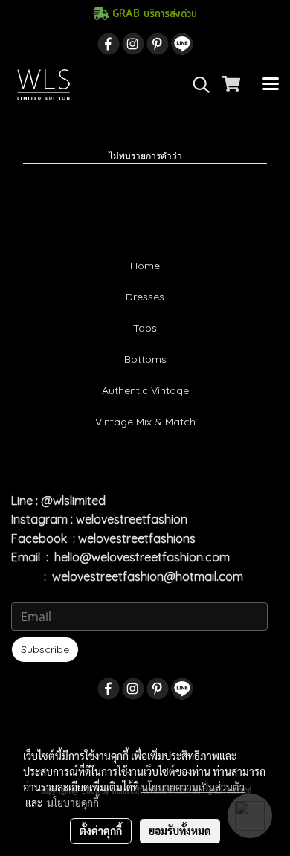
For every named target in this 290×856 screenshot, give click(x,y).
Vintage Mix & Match (145, 421)
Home (145, 265)
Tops (145, 328)
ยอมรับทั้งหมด (180, 830)
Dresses (145, 296)
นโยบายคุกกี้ (73, 802)
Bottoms (145, 359)
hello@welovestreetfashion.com (142, 557)
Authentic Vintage (145, 390)
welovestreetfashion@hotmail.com (147, 576)
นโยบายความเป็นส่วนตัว (193, 787)
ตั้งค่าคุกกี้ (101, 830)
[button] (196, 85)
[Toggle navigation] (270, 84)
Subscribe (45, 649)
